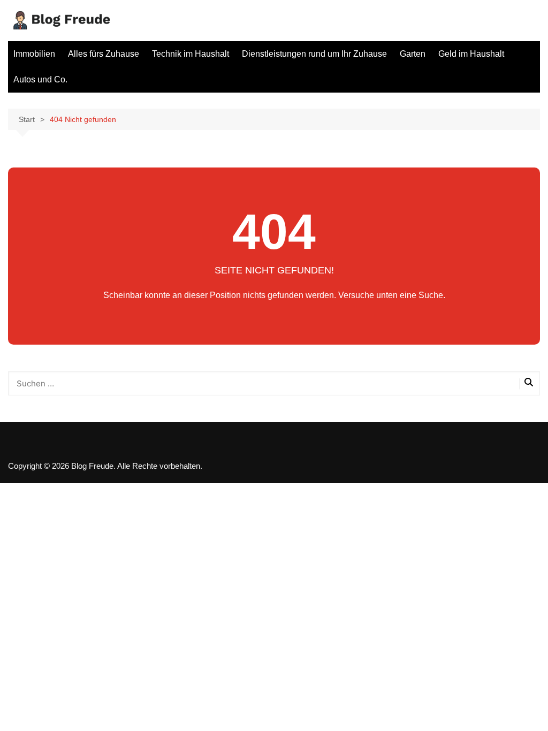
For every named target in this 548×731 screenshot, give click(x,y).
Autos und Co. (40, 79)
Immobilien (34, 53)
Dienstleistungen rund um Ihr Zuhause (314, 53)
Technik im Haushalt (190, 53)
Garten (412, 53)
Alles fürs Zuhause (103, 53)
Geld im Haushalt (471, 53)
